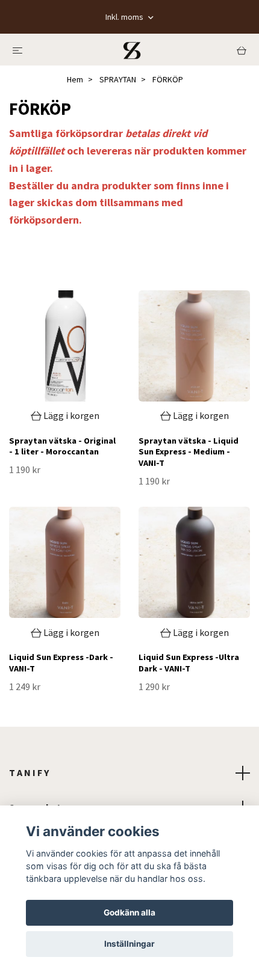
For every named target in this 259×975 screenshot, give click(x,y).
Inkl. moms (125, 16)
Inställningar (129, 944)
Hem (75, 79)
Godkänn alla (129, 912)
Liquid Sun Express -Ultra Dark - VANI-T (189, 663)
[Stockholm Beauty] (132, 50)
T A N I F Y (29, 772)
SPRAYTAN (117, 79)
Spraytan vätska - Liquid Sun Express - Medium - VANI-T (189, 451)
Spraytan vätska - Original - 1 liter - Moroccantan (62, 446)
